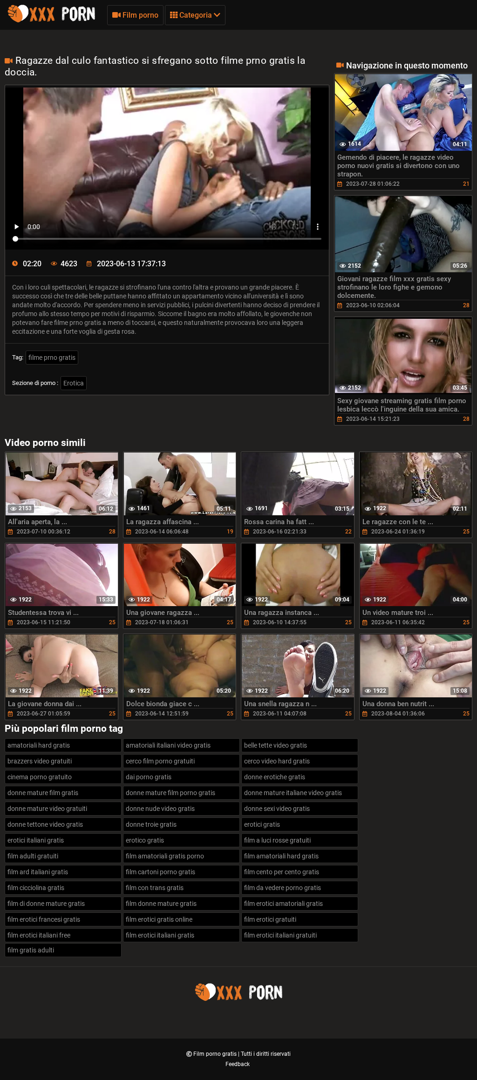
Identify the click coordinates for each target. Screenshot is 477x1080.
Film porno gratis (215, 1054)
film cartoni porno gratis (160, 872)
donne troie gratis (151, 824)
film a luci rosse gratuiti (277, 840)
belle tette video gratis (275, 745)
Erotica (73, 383)
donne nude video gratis (160, 808)
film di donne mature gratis (46, 903)
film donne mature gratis (161, 903)
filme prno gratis (51, 357)
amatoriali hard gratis (38, 745)
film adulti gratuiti (32, 856)
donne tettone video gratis (45, 824)
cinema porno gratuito (39, 777)
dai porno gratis (148, 777)
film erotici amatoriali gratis (283, 903)
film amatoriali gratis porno (165, 856)
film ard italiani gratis (37, 872)
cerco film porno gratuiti (160, 761)
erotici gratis (262, 824)
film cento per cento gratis (281, 872)
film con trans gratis (155, 887)
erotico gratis (145, 840)
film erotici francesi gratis (43, 919)
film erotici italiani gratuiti (280, 935)
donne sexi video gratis (277, 808)
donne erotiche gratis (274, 777)
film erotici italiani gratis (160, 935)
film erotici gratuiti (270, 919)
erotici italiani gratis (35, 840)
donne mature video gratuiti (47, 808)
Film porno (139, 15)
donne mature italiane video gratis (293, 792)
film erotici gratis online (159, 919)
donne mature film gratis (42, 792)
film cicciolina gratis (35, 887)
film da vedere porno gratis (282, 887)
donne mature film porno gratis (170, 792)
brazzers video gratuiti (39, 761)
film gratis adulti (30, 950)
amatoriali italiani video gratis (168, 745)
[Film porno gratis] (51, 21)
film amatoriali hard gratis (281, 856)
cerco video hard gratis (277, 761)
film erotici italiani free (38, 935)
